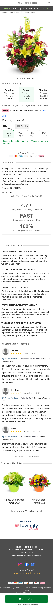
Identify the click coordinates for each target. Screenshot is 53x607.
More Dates (44, 134)
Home (4, 12)
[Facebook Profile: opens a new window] (27, 564)
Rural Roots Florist (27, 3)
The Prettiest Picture (29, 436)
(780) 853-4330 (26, 552)
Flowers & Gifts (14, 12)
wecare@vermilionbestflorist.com (26, 555)
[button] (47, 600)
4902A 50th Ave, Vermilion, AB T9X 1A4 (26, 549)
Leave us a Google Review (26, 573)
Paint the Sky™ (27, 398)
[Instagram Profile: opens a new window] (20, 564)
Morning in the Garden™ (30, 358)
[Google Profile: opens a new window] (33, 564)
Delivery (8, 128)
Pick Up (24, 126)
